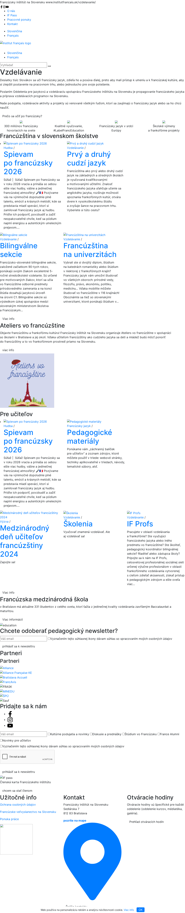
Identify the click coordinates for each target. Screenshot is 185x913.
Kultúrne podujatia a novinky (69, 734)
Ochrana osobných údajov (18, 804)
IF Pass (12, 15)
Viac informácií (12, 619)
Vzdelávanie (75, 148)
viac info (8, 350)
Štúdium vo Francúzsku (141, 734)
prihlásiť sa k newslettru (18, 646)
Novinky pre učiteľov (16, 740)
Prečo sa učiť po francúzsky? (22, 116)
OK (141, 910)
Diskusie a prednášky (106, 734)
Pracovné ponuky (19, 19)
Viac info (129, 909)
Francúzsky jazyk (79, 426)
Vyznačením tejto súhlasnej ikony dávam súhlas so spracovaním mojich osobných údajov (111, 638)
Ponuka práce (9, 819)
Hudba (8, 148)
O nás (11, 11)
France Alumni (169, 734)
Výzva (4, 521)
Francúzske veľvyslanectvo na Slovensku (28, 812)
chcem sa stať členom (17, 790)
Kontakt (12, 24)
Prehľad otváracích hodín (146, 822)
